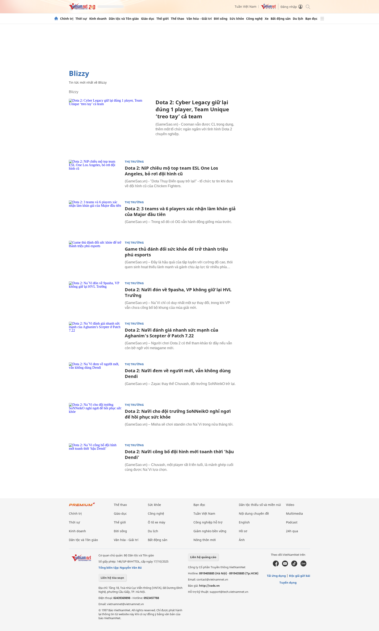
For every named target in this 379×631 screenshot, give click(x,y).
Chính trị (66, 18)
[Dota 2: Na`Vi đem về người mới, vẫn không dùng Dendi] (95, 379)
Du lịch (298, 18)
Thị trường (134, 161)
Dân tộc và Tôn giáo (124, 18)
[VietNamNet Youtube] (285, 565)
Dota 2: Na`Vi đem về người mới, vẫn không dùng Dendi (178, 373)
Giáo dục (147, 18)
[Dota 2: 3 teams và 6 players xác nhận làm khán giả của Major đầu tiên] (95, 218)
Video (290, 505)
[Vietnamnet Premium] (82, 506)
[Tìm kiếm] (307, 6)
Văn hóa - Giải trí (199, 18)
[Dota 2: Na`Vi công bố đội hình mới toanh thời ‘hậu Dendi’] (95, 460)
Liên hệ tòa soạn (112, 578)
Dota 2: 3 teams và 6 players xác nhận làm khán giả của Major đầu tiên (180, 211)
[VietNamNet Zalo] (303, 565)
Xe (266, 18)
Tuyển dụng (288, 582)
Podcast (291, 522)
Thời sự (81, 18)
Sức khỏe (237, 18)
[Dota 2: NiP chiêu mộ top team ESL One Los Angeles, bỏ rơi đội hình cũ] (95, 177)
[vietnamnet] (82, 8)
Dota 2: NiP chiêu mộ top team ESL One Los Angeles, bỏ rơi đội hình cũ (171, 171)
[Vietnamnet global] (268, 8)
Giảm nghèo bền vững (209, 531)
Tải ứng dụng (276, 576)
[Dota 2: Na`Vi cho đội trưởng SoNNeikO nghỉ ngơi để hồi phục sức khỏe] (95, 420)
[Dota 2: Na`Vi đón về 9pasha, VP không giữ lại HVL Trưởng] (95, 298)
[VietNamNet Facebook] (276, 565)
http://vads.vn (209, 586)
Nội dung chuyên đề (254, 513)
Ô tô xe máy (156, 522)
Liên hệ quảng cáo (203, 557)
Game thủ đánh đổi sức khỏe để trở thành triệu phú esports (176, 252)
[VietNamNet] (56, 19)
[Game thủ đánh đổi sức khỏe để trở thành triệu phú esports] (95, 258)
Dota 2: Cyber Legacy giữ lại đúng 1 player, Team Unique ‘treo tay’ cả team (192, 109)
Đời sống (220, 18)
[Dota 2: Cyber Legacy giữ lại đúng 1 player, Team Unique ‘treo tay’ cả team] (110, 126)
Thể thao (177, 18)
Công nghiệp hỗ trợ (207, 522)
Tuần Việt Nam (245, 6)
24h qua (292, 531)
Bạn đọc (311, 18)
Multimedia (294, 513)
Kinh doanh (98, 18)
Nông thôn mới (204, 540)
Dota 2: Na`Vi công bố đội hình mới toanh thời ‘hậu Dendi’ (179, 454)
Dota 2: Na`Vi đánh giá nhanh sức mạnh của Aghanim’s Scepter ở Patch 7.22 (171, 333)
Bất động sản (281, 18)
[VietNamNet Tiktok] (294, 565)
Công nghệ (254, 18)
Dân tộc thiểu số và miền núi (260, 505)
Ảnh (242, 540)
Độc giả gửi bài (299, 576)
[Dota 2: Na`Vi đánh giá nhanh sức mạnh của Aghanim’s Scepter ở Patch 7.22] (95, 339)
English (244, 522)
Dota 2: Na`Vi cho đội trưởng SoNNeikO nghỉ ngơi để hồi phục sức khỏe (178, 414)
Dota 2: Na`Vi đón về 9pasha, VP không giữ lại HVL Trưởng (178, 292)
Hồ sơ (243, 531)
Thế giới (162, 18)
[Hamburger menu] (322, 18)
